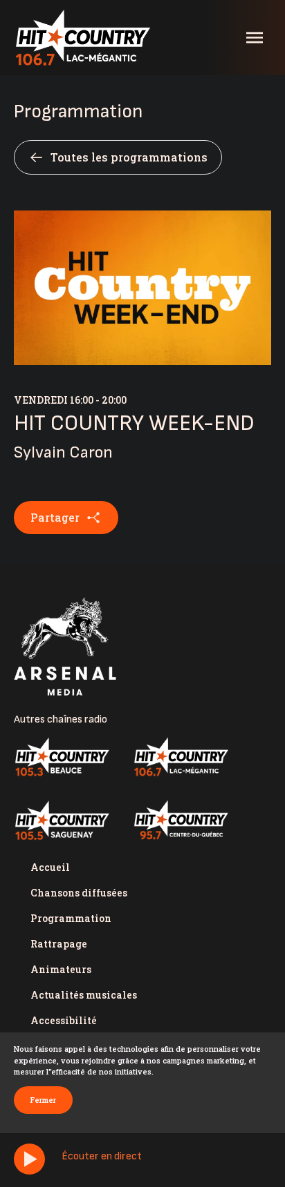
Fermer (43, 1100)
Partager (55, 517)
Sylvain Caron (63, 452)
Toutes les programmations (129, 157)
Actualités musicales (83, 994)
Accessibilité (63, 1020)
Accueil (50, 867)
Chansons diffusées (78, 892)
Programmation (70, 918)
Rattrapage (58, 943)
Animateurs (60, 969)
